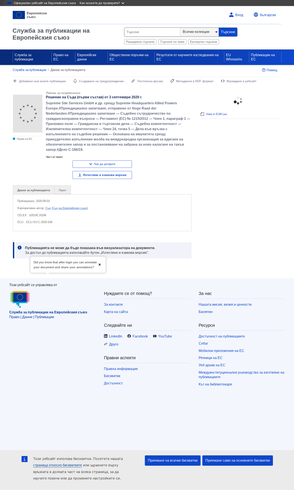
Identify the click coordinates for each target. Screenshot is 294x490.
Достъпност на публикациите (222, 336)
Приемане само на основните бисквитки (237, 460)
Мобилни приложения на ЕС (221, 351)
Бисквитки (112, 376)
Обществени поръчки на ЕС (129, 57)
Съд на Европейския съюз (70, 208)
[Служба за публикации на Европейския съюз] (30, 15)
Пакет (62, 190)
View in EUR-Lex (216, 114)
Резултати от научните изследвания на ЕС (187, 57)
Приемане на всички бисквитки (173, 460)
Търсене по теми (172, 41)
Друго (113, 344)
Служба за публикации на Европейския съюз (51, 34)
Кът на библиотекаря (215, 384)
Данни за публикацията (33, 190)
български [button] (268, 15)
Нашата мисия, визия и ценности (225, 304)
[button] (99, 264)
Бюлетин (206, 312)
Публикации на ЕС (263, 57)
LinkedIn (115, 336)
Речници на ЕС (211, 358)
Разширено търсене (140, 41)
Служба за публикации (24, 57)
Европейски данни (86, 57)
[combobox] (152, 32)
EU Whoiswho (234, 57)
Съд (48, 208)
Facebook (140, 336)
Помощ (272, 70)
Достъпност (113, 383)
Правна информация (121, 369)
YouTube (165, 336)
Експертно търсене (203, 41)
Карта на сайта (116, 312)
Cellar (203, 343)
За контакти (113, 304)
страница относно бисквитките (57, 465)
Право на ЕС (60, 57)
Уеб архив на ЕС (212, 365)
